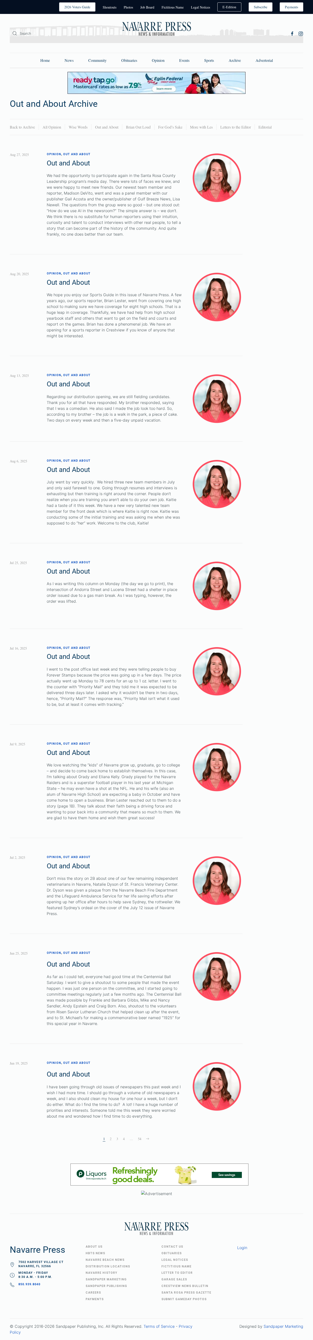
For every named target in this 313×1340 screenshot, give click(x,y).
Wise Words (78, 127)
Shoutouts (109, 7)
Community (97, 60)
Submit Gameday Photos (184, 1299)
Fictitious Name (173, 7)
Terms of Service (159, 1326)
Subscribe (260, 7)
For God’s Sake (170, 127)
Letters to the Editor (235, 127)
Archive (235, 60)
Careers (93, 1292)
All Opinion (52, 127)
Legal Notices (200, 7)
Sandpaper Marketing (283, 1326)
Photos (128, 7)
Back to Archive (22, 127)
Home (45, 60)
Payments (291, 7)
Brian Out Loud (138, 127)
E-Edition (229, 7)
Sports (209, 60)
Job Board (147, 7)
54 (139, 1138)
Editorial (265, 127)
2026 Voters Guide (77, 7)
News (69, 60)
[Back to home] (156, 29)
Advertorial (264, 60)
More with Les (201, 127)
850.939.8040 (29, 1284)
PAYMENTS (95, 1299)
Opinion (158, 60)
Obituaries (129, 60)
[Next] (148, 1139)
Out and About (106, 127)
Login (242, 1247)
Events (184, 60)
